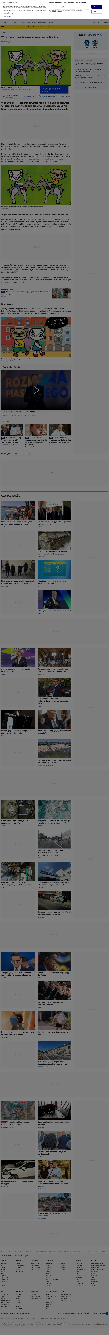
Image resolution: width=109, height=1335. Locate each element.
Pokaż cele (97, 11)
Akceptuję (96, 6)
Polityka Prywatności (7, 16)
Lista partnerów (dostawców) (55, 11)
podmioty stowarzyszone (29, 4)
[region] (54, 9)
